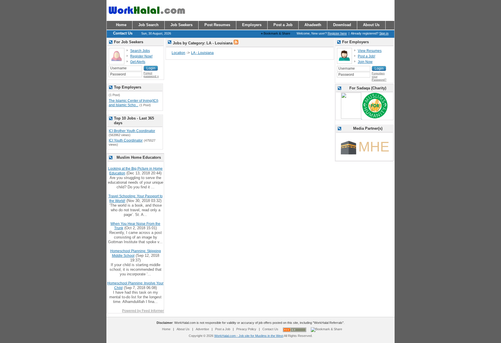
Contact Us (270, 329)
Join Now (365, 62)
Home (166, 329)
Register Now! (141, 56)
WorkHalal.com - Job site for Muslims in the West (248, 335)
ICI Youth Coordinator (126, 140)
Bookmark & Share (275, 33)
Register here (337, 33)
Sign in (384, 33)
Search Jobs (140, 51)
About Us (183, 329)
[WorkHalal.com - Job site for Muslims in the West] (147, 17)
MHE (373, 146)
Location (178, 53)
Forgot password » (151, 74)
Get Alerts (137, 62)
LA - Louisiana (202, 53)
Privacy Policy (246, 329)
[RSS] (236, 43)
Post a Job (222, 329)
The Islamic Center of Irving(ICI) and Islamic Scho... (133, 103)
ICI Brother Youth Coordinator (132, 131)
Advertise (202, 329)
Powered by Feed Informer (143, 311)
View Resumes (370, 51)
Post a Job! (366, 56)
